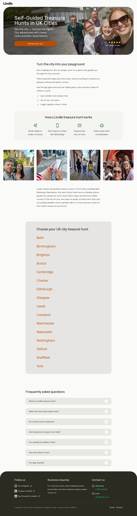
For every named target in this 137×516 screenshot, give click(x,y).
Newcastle (44, 332)
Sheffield (43, 357)
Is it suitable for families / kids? (42, 442)
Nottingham (46, 340)
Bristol (41, 263)
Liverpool (44, 315)
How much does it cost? (39, 452)
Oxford (42, 349)
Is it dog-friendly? (36, 463)
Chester (42, 280)
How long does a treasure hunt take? (44, 432)
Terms (112, 507)
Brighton (43, 255)
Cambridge (45, 272)
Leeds (41, 306)
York (40, 366)
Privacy (119, 507)
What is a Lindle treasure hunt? (42, 401)
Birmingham (46, 246)
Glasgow (43, 297)
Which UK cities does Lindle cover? (44, 411)
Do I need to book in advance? (41, 422)
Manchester (45, 323)
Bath (40, 237)
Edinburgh (44, 289)
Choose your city (35, 43)
